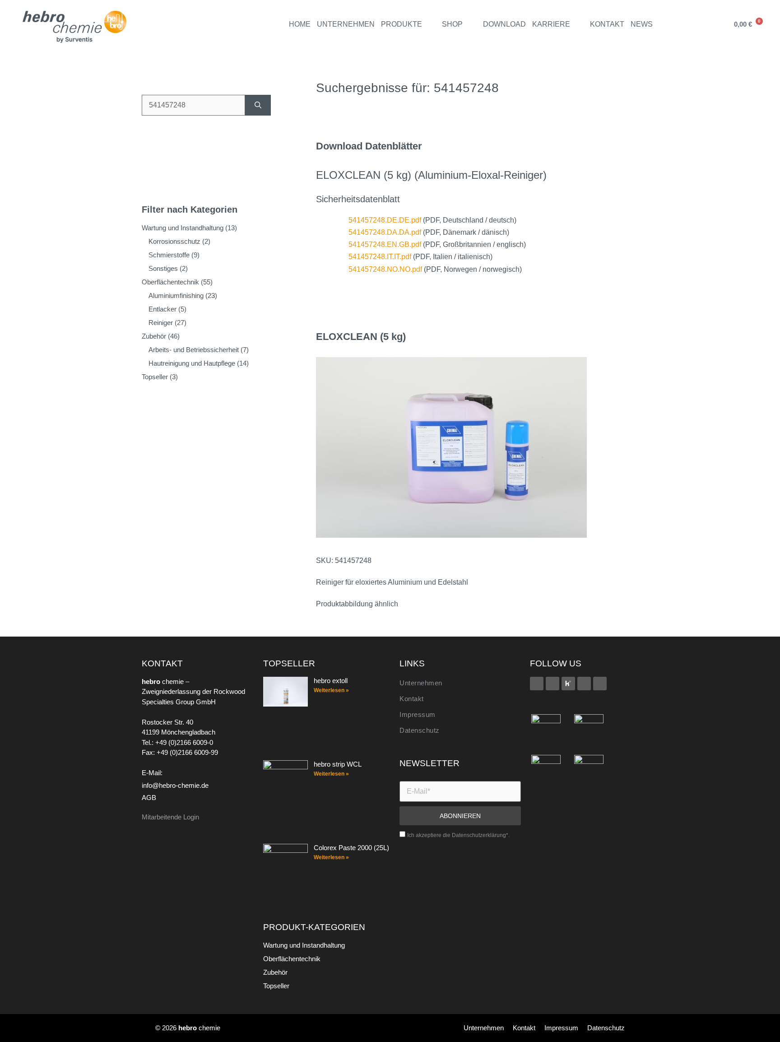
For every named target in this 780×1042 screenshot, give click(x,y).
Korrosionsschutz (174, 241)
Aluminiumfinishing (176, 295)
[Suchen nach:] (193, 105)
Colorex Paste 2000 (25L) (351, 847)
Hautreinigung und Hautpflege (192, 363)
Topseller (155, 377)
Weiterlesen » (331, 690)
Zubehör (154, 336)
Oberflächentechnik (170, 282)
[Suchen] (258, 105)
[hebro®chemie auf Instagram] (584, 683)
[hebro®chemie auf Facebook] (536, 683)
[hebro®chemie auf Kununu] (568, 683)
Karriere (551, 24)
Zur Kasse (619, 47)
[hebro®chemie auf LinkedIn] (600, 683)
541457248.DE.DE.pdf (384, 220)
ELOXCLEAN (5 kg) (361, 336)
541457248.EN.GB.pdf (384, 244)
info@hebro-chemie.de (175, 785)
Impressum (417, 714)
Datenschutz (419, 730)
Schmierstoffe (169, 255)
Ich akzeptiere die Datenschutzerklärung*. (458, 835)
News (642, 24)
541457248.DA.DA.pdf (384, 232)
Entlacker (162, 309)
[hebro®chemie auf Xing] (552, 683)
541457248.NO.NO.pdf (385, 269)
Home (300, 24)
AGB (149, 797)
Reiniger (161, 322)
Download (504, 24)
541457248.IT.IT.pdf (379, 256)
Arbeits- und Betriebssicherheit (194, 350)
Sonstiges (163, 268)
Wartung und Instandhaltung (182, 228)
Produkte (401, 24)
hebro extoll (331, 680)
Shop (452, 24)
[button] (713, 24)
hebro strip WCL (338, 764)
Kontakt (607, 24)
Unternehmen (346, 24)
